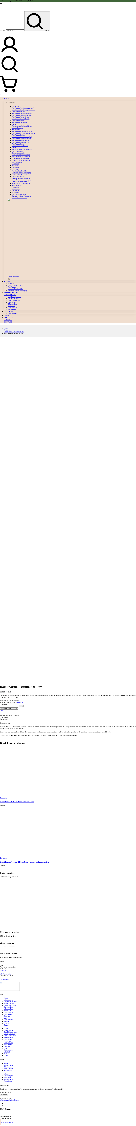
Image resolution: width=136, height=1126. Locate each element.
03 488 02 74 (4, 970)
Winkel (6, 1063)
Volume (2, 702)
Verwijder (20, 702)
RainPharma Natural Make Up (21, 115)
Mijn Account (8, 1069)
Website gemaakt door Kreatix (9, 1100)
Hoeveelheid (4, 704)
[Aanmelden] (9, 53)
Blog (5, 1018)
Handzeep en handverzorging (21, 160)
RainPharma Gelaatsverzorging (22, 113)
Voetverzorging (17, 162)
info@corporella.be (6, 974)
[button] (72, 278)
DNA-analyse (8, 1009)
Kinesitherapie (8, 1000)
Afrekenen (7, 1067)
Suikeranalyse (8, 1007)
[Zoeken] (68, 64)
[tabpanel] (68, 731)
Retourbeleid (8, 1070)
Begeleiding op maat (10, 1002)
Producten (7, 330)
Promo (14, 124)
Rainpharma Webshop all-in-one (22, 126)
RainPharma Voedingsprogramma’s (23, 108)
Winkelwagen (8, 1065)
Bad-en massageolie (18, 153)
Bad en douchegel (17, 128)
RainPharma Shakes (18, 112)
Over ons (7, 1016)
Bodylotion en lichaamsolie (20, 158)
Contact (6, 1025)
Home (6, 328)
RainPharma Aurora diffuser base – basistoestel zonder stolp (24, 862)
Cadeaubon (15, 167)
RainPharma (8, 1014)
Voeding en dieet (9, 1003)
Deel (1, 710)
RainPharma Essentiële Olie (20, 119)
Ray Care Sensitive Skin (19, 171)
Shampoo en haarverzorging (21, 155)
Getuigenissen (8, 1019)
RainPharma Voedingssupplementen (23, 110)
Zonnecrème (16, 106)
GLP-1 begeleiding (10, 1005)
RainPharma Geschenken (20, 122)
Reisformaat (16, 165)
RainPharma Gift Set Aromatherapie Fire (17, 802)
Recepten (7, 1021)
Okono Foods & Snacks (19, 174)
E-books (6, 1023)
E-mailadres (4, 1092)
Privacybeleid (4, 979)
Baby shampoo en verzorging (21, 156)
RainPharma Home (18, 120)
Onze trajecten (8, 1012)
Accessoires (15, 169)
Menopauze (7, 1010)
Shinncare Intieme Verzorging (21, 173)
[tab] (68, 717)
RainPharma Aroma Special (20, 117)
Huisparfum (15, 164)
